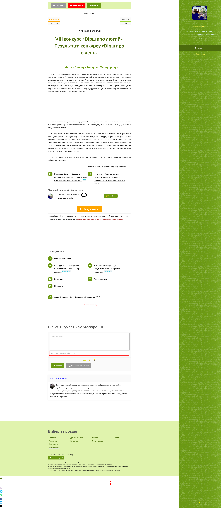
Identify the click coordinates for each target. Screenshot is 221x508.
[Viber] (110, 488)
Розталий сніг (105, 122)
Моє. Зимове (100, 83)
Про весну (58, 286)
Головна (59, 5)
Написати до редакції (57, 458)
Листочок (53, 441)
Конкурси (58, 279)
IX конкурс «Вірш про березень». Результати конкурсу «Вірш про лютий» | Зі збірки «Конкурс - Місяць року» (70, 177)
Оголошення (97, 441)
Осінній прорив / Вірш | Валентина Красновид (74, 297)
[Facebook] (110, 499)
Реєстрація (78, 5)
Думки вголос (76, 438)
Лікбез (95, 438)
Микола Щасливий (200, 26)
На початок (199, 48)
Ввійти (95, 5)
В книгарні (53, 444)
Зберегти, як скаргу (80, 366)
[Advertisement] (89, 105)
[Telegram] (110, 491)
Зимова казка (125, 122)
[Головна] (110, 478)
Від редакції (54, 447)
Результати (94, 137)
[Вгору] (110, 506)
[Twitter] (110, 502)
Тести (116, 438)
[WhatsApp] (110, 495)
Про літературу (100, 279)
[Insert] (84, 360)
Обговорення (199, 54)
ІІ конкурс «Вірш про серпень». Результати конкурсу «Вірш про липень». (67, 268)
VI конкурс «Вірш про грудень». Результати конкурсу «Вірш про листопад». (107, 268)
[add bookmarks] (110, 482)
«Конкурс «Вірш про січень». (78, 137)
